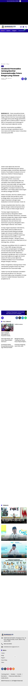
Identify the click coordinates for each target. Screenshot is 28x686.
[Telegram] (22, 318)
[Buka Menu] (23, 27)
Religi (2, 655)
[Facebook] (17, 318)
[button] (21, 27)
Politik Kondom (19, 324)
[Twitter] (19, 318)
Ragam (3, 658)
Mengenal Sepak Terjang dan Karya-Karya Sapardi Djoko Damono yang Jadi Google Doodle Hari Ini (20, 340)
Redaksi (3, 78)
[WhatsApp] (25, 318)
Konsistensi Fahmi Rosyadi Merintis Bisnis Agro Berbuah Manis (7, 346)
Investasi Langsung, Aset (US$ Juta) (20, 345)
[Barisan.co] (8, 26)
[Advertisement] (14, 48)
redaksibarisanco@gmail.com (11, 647)
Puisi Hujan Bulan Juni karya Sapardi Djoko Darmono (7, 340)
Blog (2, 66)
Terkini (3, 653)
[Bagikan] (25, 79)
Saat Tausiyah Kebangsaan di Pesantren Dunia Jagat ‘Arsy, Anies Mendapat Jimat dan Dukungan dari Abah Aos (7, 334)
